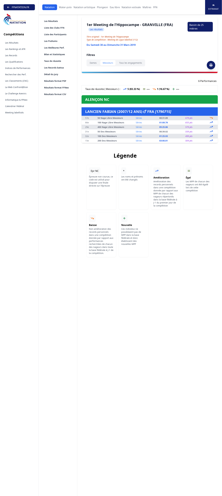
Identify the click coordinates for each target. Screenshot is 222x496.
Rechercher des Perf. (15, 74)
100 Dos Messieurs (107, 136)
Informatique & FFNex (16, 99)
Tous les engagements (130, 62)
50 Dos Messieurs (107, 131)
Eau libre (115, 7)
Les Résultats (11, 42)
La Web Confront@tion (16, 87)
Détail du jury (51, 74)
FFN (155, 7)
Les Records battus (54, 67)
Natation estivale (131, 7)
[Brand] (19, 19)
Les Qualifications (14, 61)
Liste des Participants (55, 34)
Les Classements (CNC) (16, 80)
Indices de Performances (17, 68)
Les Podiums (50, 41)
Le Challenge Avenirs (15, 93)
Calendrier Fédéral (14, 106)
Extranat (213, 8)
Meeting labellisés (14, 112)
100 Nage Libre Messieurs (111, 122)
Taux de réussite (52, 61)
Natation (50, 7)
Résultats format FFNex (56, 87)
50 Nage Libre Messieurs (110, 118)
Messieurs (108, 62)
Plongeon (102, 7)
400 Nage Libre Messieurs (111, 127)
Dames (93, 62)
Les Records (11, 55)
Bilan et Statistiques (54, 54)
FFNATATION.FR (20, 7)
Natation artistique (84, 7)
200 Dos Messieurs (107, 140)
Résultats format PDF (55, 80)
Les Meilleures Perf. (54, 47)
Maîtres (147, 7)
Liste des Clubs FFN (54, 27)
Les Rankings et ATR (15, 49)
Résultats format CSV (55, 94)
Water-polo (65, 7)
